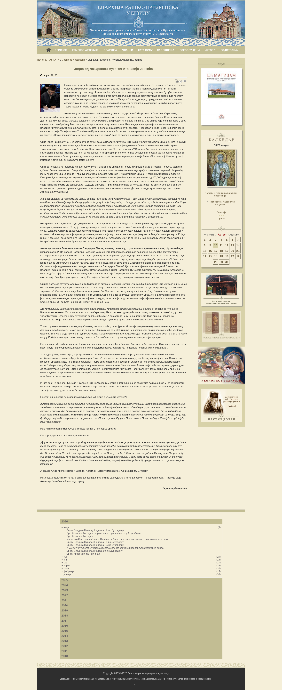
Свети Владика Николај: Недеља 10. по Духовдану (95, 545)
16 (210, 250)
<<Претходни (210, 235)
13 (232, 245)
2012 (64, 646)
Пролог (221, 218)
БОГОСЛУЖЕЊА (190, 50)
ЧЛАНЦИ (127, 50)
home (48, 51)
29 (215, 262)
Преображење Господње (80, 536)
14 (238, 245)
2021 (64, 600)
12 (226, 245)
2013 (64, 640)
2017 (64, 620)
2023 (64, 590)
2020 (64, 605)
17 (215, 250)
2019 (64, 610)
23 (210, 256)
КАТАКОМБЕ (145, 50)
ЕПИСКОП (61, 50)
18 (221, 250)
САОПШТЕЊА (165, 50)
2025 (64, 580)
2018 (64, 615)
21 (238, 250)
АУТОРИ (210, 50)
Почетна (42, 59)
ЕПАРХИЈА (110, 50)
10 (215, 245)
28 (238, 256)
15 (204, 250)
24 (215, 256)
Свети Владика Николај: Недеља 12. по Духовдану (95, 530)
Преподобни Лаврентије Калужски (222, 203)
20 (232, 250)
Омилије (221, 212)
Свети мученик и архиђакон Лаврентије (222, 194)
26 (226, 256)
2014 (64, 635)
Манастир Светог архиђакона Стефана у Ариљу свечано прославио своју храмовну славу (117, 539)
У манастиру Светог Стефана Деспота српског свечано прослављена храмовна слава (115, 547)
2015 (64, 630)
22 (204, 256)
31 (226, 262)
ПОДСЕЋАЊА (229, 50)
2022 (64, 595)
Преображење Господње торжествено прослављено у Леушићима (103, 533)
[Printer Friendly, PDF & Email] (181, 81)
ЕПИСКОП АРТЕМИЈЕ (85, 50)
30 (221, 262)
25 (221, 256)
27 (232, 256)
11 (221, 245)
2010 (64, 656)
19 (226, 250)
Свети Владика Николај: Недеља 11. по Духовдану (95, 542)
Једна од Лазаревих (73, 59)
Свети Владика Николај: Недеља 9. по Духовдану (94, 550)
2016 (64, 625)
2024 (64, 585)
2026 (64, 521)
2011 (64, 651)
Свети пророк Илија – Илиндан (83, 553)
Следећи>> (233, 235)
